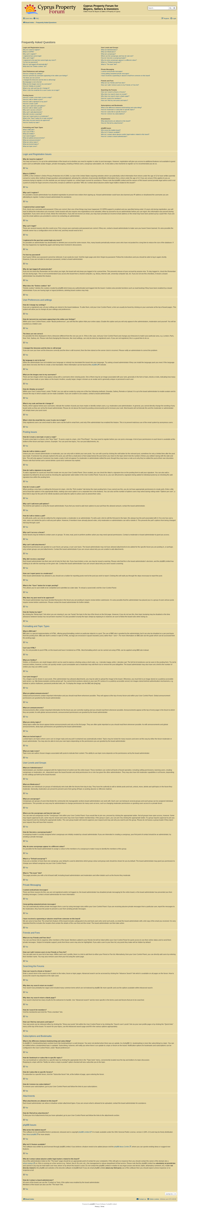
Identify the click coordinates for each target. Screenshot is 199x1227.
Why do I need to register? (31, 50)
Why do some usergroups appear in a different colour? (119, 60)
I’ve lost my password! (30, 62)
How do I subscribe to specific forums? (114, 112)
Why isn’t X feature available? (110, 132)
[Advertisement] (99, 32)
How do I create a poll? (30, 103)
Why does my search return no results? (114, 94)
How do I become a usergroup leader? (113, 58)
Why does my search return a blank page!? (115, 96)
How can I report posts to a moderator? (36, 116)
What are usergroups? (108, 54)
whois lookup (28, 1163)
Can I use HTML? (29, 131)
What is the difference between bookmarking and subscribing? (121, 107)
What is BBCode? (28, 129)
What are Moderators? (108, 52)
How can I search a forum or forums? (113, 92)
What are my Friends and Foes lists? (113, 83)
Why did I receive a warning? (32, 114)
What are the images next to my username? (37, 84)
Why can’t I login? (28, 58)
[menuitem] (36, 18)
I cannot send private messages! (112, 71)
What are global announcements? (34, 138)
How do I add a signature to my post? (35, 101)
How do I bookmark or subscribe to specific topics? (118, 109)
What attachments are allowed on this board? (116, 121)
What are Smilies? (29, 133)
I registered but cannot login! (32, 56)
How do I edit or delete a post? (33, 99)
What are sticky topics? (30, 142)
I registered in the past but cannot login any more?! (39, 60)
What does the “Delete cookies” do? (34, 66)
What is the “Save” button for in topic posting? (38, 118)
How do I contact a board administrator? (114, 136)
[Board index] (52, 8)
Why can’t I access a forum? (32, 110)
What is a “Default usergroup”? (111, 62)
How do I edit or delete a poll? (32, 108)
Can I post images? (29, 136)
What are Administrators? (109, 50)
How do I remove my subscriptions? (113, 114)
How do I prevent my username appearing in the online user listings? (45, 75)
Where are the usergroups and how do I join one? (117, 56)
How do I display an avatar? (32, 86)
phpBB (94, 365)
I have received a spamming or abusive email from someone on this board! (125, 75)
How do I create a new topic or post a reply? (37, 97)
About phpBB (31, 1134)
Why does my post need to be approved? (36, 120)
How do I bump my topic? (31, 122)
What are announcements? (32, 140)
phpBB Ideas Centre (121, 1147)
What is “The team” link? (109, 64)
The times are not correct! (31, 78)
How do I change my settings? (33, 73)
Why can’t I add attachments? (32, 112)
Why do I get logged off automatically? (35, 64)
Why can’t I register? (29, 54)
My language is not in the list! (32, 82)
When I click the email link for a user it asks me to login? (41, 90)
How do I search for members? (111, 98)
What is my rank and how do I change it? (36, 88)
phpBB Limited (84, 1132)
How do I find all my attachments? (112, 123)
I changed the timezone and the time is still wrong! (39, 80)
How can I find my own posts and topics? (114, 100)
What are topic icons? (30, 146)
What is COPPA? (28, 52)
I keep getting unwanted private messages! (115, 73)
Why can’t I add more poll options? (34, 106)
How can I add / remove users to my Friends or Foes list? (120, 85)
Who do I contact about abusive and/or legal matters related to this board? (125, 134)
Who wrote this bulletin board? (111, 130)
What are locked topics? (31, 144)
